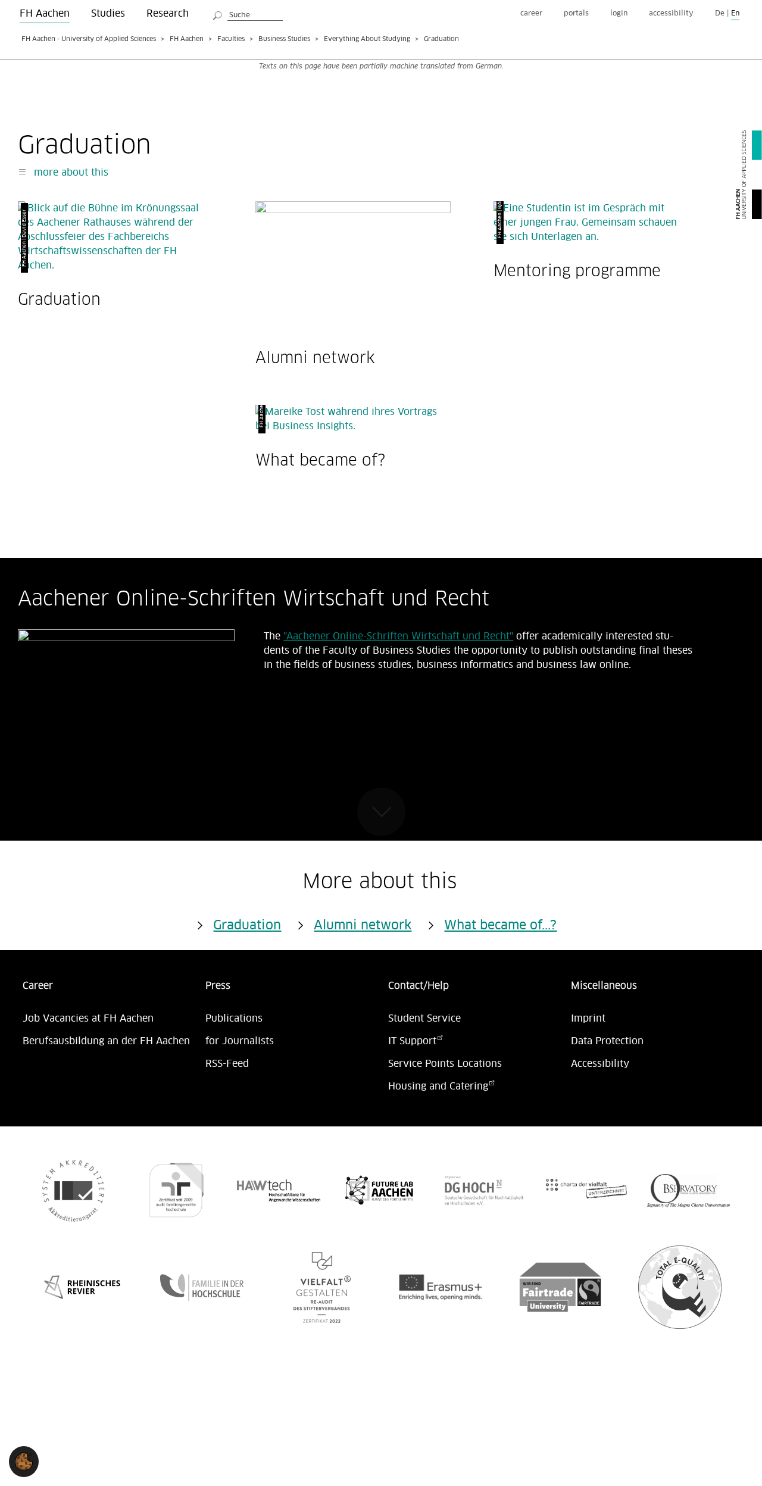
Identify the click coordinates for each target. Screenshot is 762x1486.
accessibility (671, 13)
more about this (69, 172)
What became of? (320, 460)
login (618, 13)
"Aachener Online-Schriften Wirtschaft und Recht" (398, 636)
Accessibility (600, 1064)
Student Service (424, 1018)
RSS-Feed (227, 1064)
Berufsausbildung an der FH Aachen (106, 1041)
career (531, 13)
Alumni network (315, 357)
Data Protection (607, 1041)
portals (576, 13)
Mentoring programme (577, 270)
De (719, 13)
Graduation (59, 299)
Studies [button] (108, 13)
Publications (234, 1018)
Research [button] (167, 13)
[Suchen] (218, 14)
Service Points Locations (445, 1064)
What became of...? (500, 926)
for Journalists (239, 1041)
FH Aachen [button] (45, 13)
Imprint (588, 1018)
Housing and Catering (438, 1086)
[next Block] (381, 812)
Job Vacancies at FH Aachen (88, 1018)
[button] (24, 1461)
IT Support (412, 1041)
